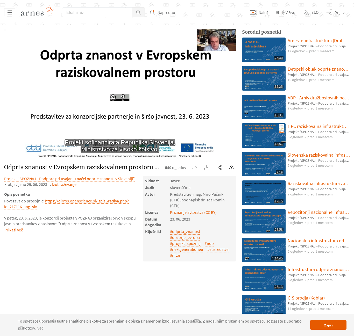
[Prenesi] (207, 167)
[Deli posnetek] (219, 167)
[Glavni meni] (9, 12)
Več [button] (40, 328)
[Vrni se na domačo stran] (39, 12)
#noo (209, 243)
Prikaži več (13, 229)
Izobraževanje (64, 184)
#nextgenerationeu (186, 249)
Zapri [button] (328, 325)
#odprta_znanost (185, 231)
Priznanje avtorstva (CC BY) (193, 212)
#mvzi (175, 255)
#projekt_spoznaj (185, 243)
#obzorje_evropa (185, 237)
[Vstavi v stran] (194, 167)
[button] (138, 12)
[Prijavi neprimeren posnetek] (232, 167)
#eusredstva (218, 249)
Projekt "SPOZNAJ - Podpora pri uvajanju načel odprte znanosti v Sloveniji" (69, 178)
